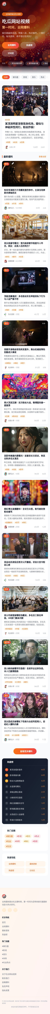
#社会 (8, 841)
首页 (4, 922)
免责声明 (5, 986)
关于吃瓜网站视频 (9, 974)
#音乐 (28, 836)
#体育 (17, 841)
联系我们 (5, 978)
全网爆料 (12, 45)
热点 (42, 77)
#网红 (26, 841)
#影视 (19, 836)
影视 (25, 77)
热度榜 (29, 45)
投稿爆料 (5, 982)
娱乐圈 (15, 77)
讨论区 (11, 53)
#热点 (36, 836)
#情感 (35, 841)
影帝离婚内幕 (32, 63)
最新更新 (33, 864)
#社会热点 (6, 962)
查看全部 (42, 156)
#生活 (8, 846)
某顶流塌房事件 (16, 63)
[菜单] (45, 4)
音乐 (34, 77)
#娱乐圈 (9, 836)
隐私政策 (5, 990)
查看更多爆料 (26, 751)
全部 (6, 77)
